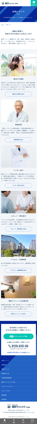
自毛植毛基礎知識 (6, 377)
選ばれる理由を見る (18, 94)
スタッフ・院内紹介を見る (18, 229)
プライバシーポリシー (8, 386)
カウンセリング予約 (18, 336)
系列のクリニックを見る (18, 314)
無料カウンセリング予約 (8, 382)
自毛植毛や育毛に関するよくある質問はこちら (18, 352)
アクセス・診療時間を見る (18, 270)
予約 (23, 422)
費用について (5, 369)
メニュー (32, 422)
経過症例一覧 (5, 373)
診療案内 (34, 5)
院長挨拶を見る (18, 139)
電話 (14, 422)
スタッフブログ (6, 390)
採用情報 (4, 399)
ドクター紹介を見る (18, 185)
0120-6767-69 (20, 345)
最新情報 (4, 395)
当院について (5, 360)
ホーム (5, 422)
